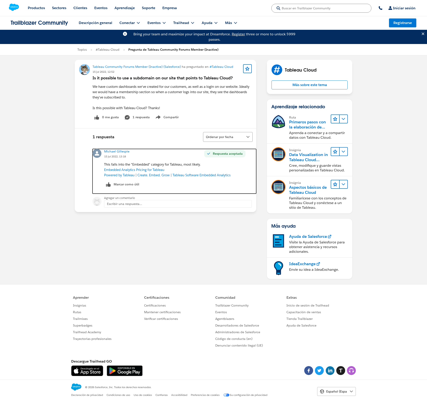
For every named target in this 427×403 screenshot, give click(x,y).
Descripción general (95, 22)
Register (238, 34)
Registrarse (402, 22)
